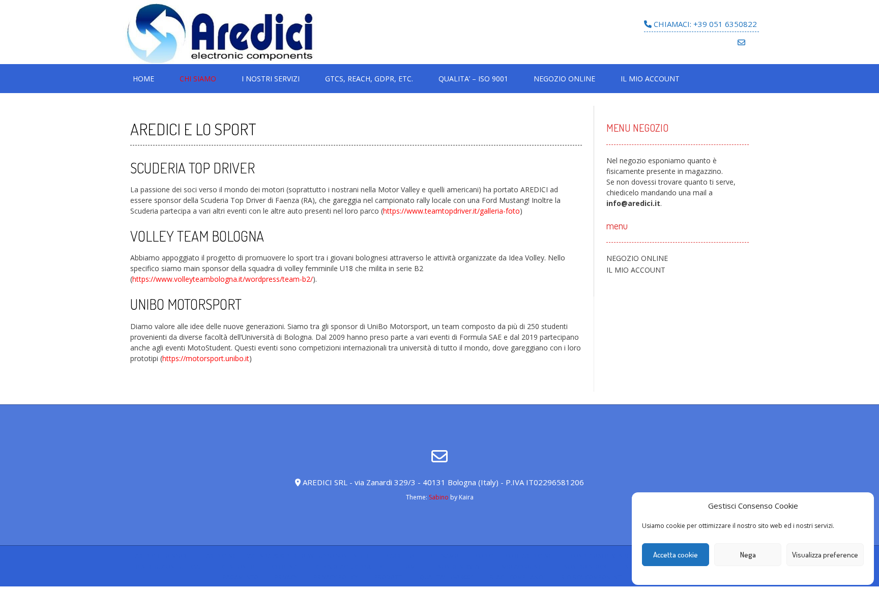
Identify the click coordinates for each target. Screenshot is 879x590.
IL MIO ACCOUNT (650, 78)
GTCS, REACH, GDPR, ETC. (369, 78)
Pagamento (240, 577)
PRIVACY (286, 577)
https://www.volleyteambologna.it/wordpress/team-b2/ (222, 279)
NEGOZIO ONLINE (564, 78)
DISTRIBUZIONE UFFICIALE (171, 566)
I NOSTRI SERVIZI (271, 78)
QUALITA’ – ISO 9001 (473, 78)
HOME (143, 78)
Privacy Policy (336, 577)
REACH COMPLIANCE (517, 577)
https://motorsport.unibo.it (205, 358)
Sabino (439, 497)
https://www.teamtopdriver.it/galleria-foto (451, 211)
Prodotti (388, 577)
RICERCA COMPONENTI (592, 577)
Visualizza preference (825, 554)
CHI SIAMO (198, 78)
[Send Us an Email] (741, 42)
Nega (748, 554)
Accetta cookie (675, 554)
